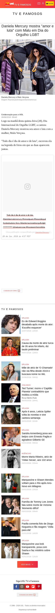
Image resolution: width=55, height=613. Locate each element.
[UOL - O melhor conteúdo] (9, 4)
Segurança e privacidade (27, 610)
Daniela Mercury (42, 232)
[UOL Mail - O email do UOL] (39, 3)
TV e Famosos (27, 14)
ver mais (25, 564)
